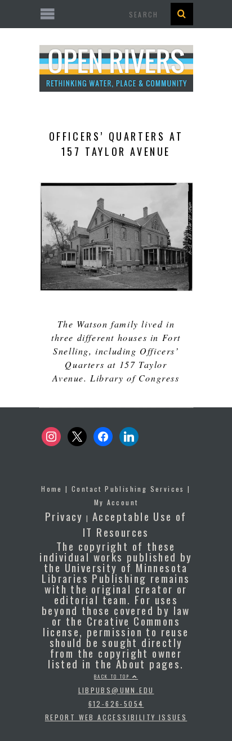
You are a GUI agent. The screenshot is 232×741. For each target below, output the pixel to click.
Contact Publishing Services (128, 488)
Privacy (64, 516)
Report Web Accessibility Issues (116, 717)
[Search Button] (182, 14)
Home (52, 488)
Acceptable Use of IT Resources (135, 524)
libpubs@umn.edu (116, 690)
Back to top (113, 676)
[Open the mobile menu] (116, 14)
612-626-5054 (116, 703)
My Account (116, 502)
